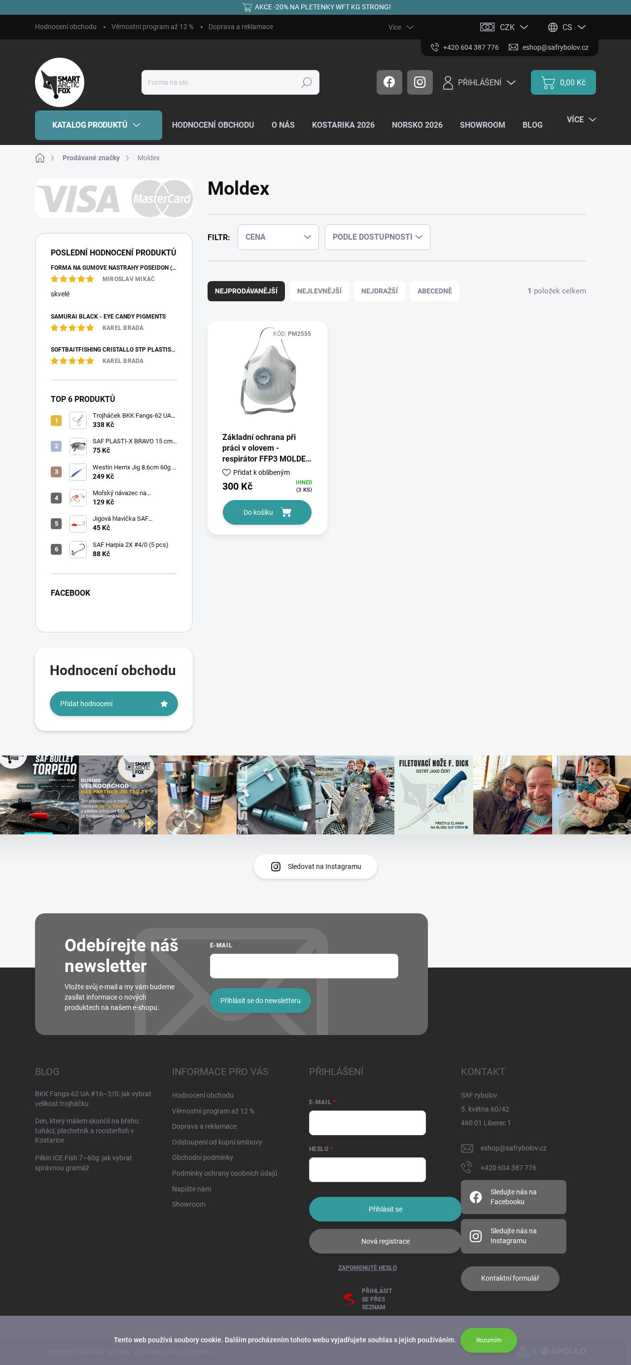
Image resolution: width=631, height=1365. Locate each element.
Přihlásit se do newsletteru (260, 1001)
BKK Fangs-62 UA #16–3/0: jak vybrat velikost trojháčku (93, 1099)
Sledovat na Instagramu (324, 866)
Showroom (189, 1204)
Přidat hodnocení (86, 704)
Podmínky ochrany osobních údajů (225, 1173)
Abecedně (435, 291)
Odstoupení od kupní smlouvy (217, 1142)
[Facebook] (389, 82)
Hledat (307, 82)
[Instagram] (420, 82)
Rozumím (489, 1340)
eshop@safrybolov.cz (514, 1148)
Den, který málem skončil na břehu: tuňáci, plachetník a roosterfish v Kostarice (87, 1130)
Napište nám (191, 1189)
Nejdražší (379, 291)
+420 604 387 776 (508, 1168)
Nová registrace (385, 1241)
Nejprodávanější (246, 291)
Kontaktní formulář (510, 1278)
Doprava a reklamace (241, 27)
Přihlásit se (385, 1209)
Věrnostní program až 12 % (152, 27)
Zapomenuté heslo (367, 1267)
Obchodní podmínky (202, 1157)
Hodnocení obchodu (66, 27)
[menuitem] (98, 125)
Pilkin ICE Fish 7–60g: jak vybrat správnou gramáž (83, 1163)
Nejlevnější (319, 291)
